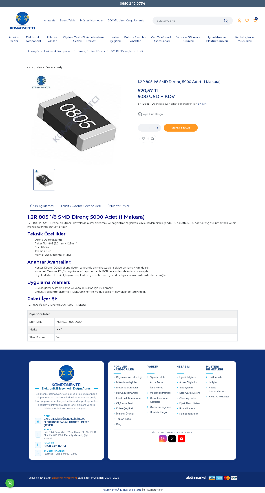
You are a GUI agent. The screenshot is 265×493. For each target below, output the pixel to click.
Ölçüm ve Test (124, 403)
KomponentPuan (188, 413)
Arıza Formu (157, 382)
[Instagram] (163, 438)
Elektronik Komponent (128, 398)
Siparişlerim (186, 387)
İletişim (213, 382)
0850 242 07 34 (55, 446)
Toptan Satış (123, 419)
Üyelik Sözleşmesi (160, 407)
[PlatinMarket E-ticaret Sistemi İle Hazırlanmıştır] (196, 478)
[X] (172, 438)
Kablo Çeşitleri (124, 408)
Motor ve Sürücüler (127, 387)
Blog (118, 424)
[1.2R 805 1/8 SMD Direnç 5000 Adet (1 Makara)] (76, 120)
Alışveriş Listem (188, 398)
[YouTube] (181, 438)
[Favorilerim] (247, 20)
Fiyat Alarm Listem (189, 403)
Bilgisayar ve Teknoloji (129, 377)
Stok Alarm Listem (189, 392)
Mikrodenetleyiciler (127, 382)
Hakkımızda (215, 377)
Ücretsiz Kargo (158, 412)
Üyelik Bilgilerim (188, 377)
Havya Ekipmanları (127, 392)
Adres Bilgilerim (188, 382)
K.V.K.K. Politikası (219, 396)
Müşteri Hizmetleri (160, 392)
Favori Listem (187, 408)
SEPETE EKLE (180, 127)
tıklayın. (202, 103)
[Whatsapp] (9, 483)
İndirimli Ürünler (125, 413)
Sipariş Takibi (157, 377)
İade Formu (156, 387)
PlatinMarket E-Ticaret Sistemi (121, 489)
